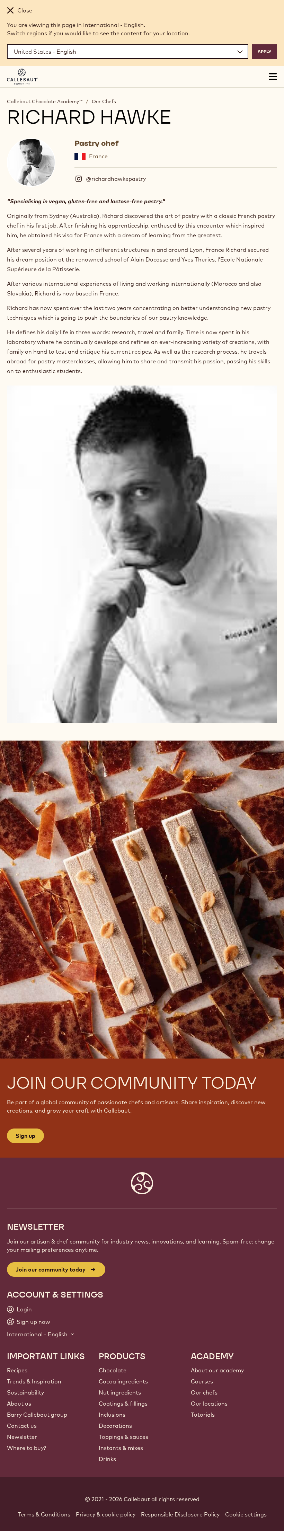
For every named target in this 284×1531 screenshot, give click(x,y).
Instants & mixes (121, 1447)
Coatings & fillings (123, 1403)
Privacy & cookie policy (105, 1514)
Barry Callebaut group (37, 1414)
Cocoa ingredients (123, 1381)
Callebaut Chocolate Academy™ (44, 101)
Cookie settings (246, 1514)
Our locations (209, 1403)
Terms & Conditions (44, 1514)
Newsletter (22, 1436)
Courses (202, 1381)
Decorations (115, 1425)
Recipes (17, 1370)
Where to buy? (26, 1447)
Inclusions (112, 1414)
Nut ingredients (120, 1392)
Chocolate (112, 1370)
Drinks (107, 1458)
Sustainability (25, 1392)
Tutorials (203, 1414)
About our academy (217, 1370)
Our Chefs (104, 101)
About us (19, 1403)
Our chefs (204, 1392)
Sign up (25, 1135)
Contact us (22, 1425)
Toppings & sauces (123, 1436)
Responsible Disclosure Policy (180, 1514)
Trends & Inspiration (34, 1381)
